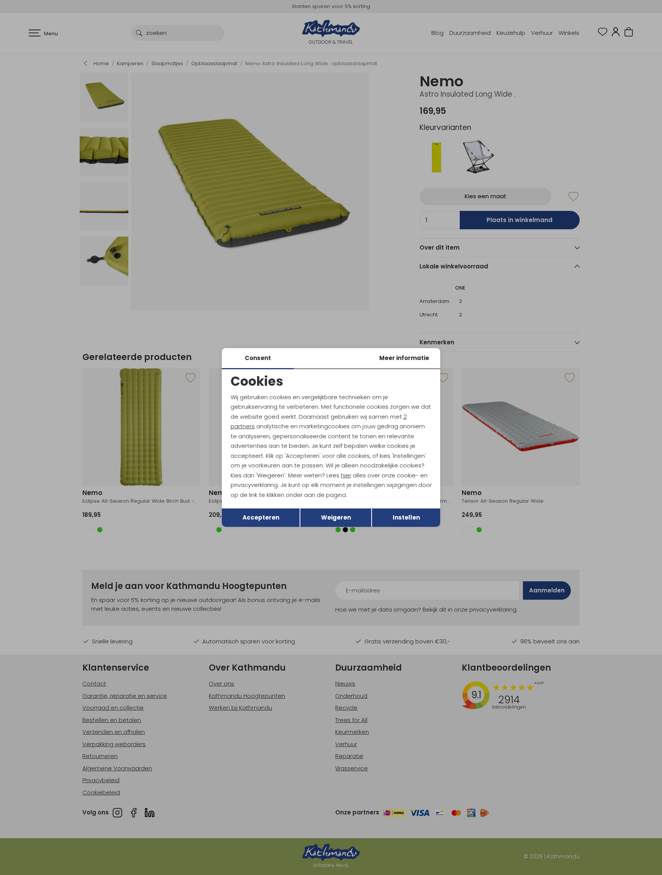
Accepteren (261, 517)
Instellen (406, 517)
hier (346, 475)
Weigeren (336, 517)
